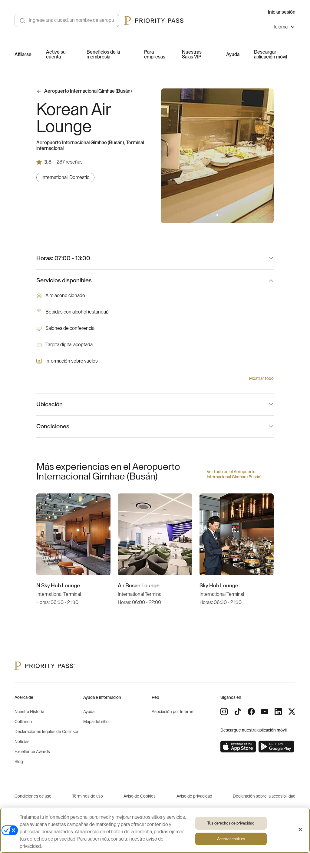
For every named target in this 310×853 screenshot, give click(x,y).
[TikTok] (237, 711)
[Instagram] (224, 711)
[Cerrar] (300, 829)
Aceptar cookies (231, 839)
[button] (214, 215)
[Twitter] (291, 711)
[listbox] (284, 27)
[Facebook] (251, 711)
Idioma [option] (281, 27)
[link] (238, 747)
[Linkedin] (278, 711)
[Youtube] (264, 711)
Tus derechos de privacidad (230, 823)
